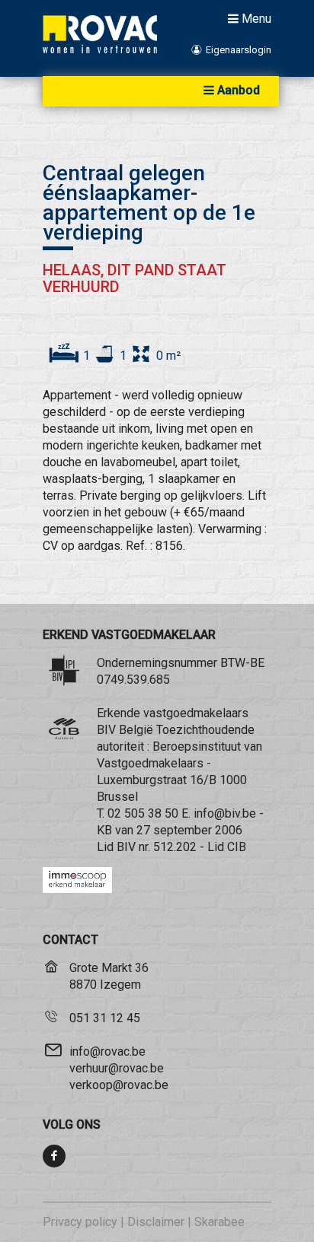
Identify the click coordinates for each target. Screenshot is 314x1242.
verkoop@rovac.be (118, 1085)
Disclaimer (155, 1222)
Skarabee (219, 1222)
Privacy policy (80, 1222)
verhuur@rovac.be (116, 1068)
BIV (126, 847)
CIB (236, 847)
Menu (256, 18)
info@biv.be (225, 813)
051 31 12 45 (104, 1018)
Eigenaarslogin (237, 50)
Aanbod (238, 90)
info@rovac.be (107, 1051)
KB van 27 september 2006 (169, 830)
